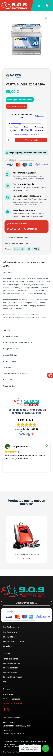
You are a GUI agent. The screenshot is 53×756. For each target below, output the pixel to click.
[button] (39, 5)
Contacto (6, 689)
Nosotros (6, 654)
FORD (36, 249)
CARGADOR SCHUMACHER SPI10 (26, 555)
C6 (29, 249)
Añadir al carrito (31, 140)
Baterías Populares (11, 627)
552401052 (19, 249)
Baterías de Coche (21, 238)
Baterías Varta (17, 243)
